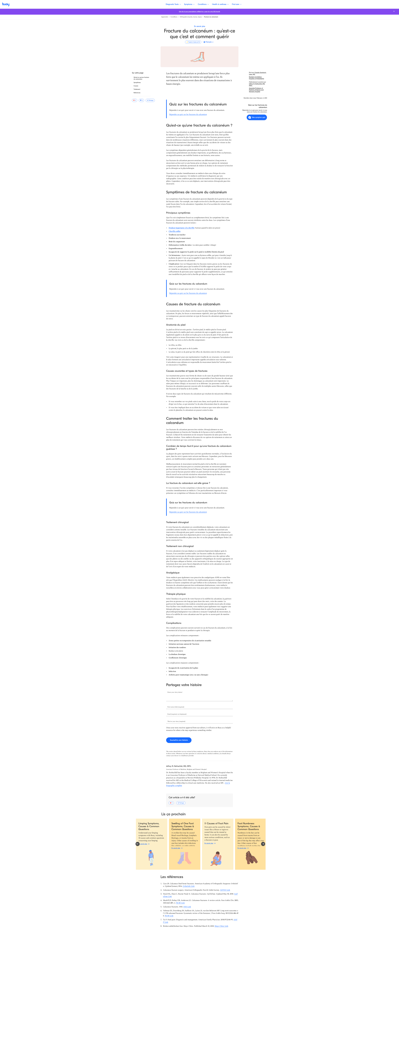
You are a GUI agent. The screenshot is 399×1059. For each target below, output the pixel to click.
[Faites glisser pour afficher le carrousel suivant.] (263, 843)
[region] (200, 844)
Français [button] (209, 42)
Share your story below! (174, 692)
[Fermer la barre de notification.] (394, 11)
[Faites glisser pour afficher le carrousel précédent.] (137, 843)
